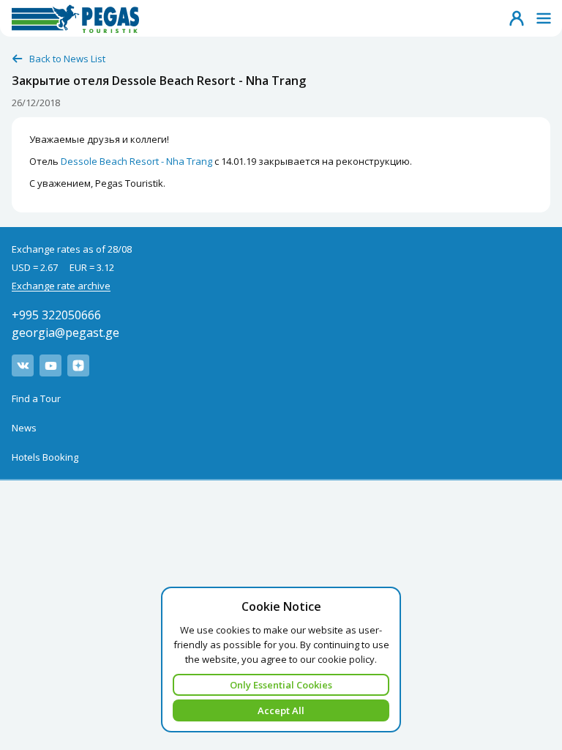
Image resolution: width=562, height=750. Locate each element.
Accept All (281, 710)
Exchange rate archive (61, 285)
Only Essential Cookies (281, 684)
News (24, 427)
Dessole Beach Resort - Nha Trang (136, 161)
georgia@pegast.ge (65, 332)
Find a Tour (36, 398)
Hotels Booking (45, 457)
